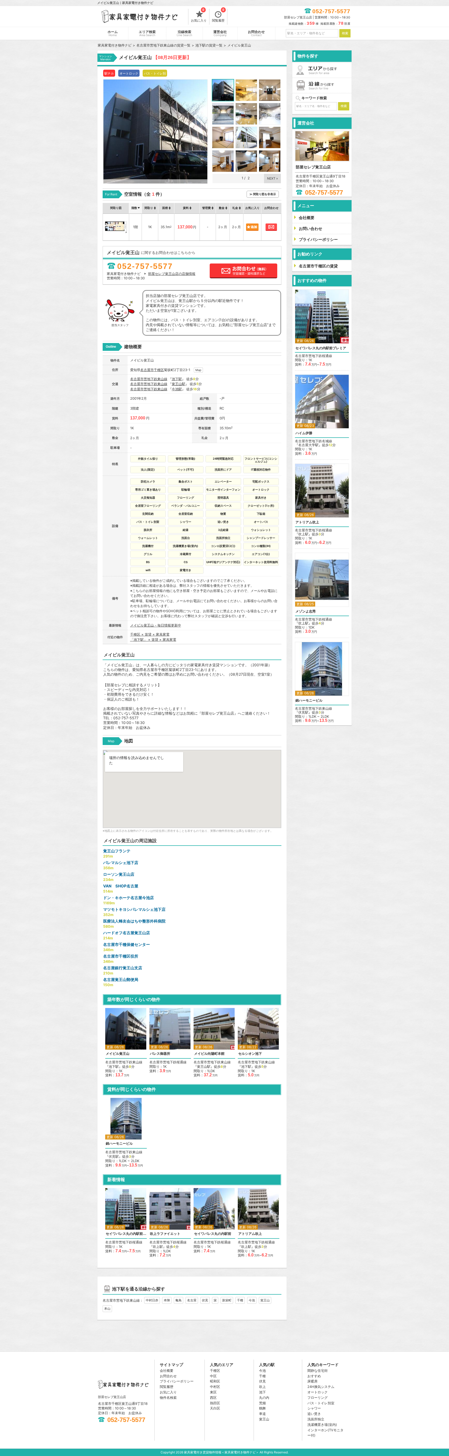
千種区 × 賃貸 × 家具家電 (149, 634)
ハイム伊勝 (303, 433)
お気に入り (199, 15)
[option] (126, 1043)
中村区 (215, 1387)
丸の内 (264, 1397)
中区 (213, 1376)
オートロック (317, 1392)
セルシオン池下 (250, 1054)
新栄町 (227, 1300)
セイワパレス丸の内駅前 (212, 1234)
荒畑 (262, 1403)
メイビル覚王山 (117, 1054)
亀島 (178, 1300)
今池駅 (177, 389)
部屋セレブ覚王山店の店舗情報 (171, 274)
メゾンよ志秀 (305, 611)
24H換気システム (320, 1387)
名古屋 (191, 1300)
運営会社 (220, 33)
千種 (240, 1300)
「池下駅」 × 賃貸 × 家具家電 (153, 639)
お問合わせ (256, 33)
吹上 (262, 1387)
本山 (107, 1308)
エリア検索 (147, 33)
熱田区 (215, 1403)
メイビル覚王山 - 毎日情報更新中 (155, 625)
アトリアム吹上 (250, 1234)
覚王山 (265, 1300)
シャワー (314, 1408)
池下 (262, 1392)
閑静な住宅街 (317, 1370)
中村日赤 (152, 1300)
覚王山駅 (178, 384)
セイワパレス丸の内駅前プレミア (126, 1234)
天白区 (215, 1408)
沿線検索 (184, 33)
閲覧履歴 (218, 15)
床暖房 (312, 1381)
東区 (213, 1392)
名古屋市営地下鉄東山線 (148, 379)
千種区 (159, 370)
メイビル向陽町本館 (209, 1054)
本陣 (167, 1300)
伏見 (205, 1300)
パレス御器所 (160, 1054)
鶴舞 (262, 1408)
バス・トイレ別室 (320, 1403)
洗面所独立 (315, 1419)
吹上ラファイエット (165, 1234)
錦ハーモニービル (119, 1143)
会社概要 (166, 1370)
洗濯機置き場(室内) (322, 1424)
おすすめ (314, 1376)
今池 (252, 1300)
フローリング (317, 1397)
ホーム (113, 33)
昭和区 (215, 1381)
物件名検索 (168, 1397)
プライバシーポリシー (177, 1381)
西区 (213, 1397)
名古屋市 (147, 370)
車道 (262, 1414)
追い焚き (314, 1414)
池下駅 (177, 379)
